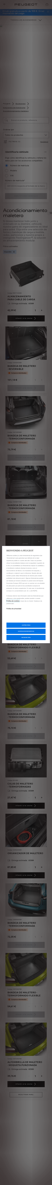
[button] (26, 631)
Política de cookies (12, 601)
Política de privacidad (13, 608)
